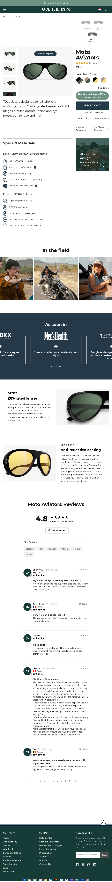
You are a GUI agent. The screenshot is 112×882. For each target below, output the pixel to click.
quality (52, 548)
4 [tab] (60, 366)
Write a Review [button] (58, 530)
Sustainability (10, 842)
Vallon (64, 548)
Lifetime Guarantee (49, 842)
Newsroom (9, 871)
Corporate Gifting (12, 853)
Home (5, 17)
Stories (6, 845)
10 (75, 780)
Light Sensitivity (47, 849)
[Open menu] (5, 9)
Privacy (43, 860)
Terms (42, 857)
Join (104, 855)
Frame (76, 548)
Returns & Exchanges (50, 845)
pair (41, 548)
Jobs (5, 868)
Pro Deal (7, 857)
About (6, 838)
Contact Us (45, 864)
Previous (8, 278)
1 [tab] (51, 366)
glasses (29, 548)
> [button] (81, 780)
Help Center (45, 838)
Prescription (45, 853)
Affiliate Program (12, 860)
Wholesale (8, 849)
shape (29, 554)
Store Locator (10, 864)
